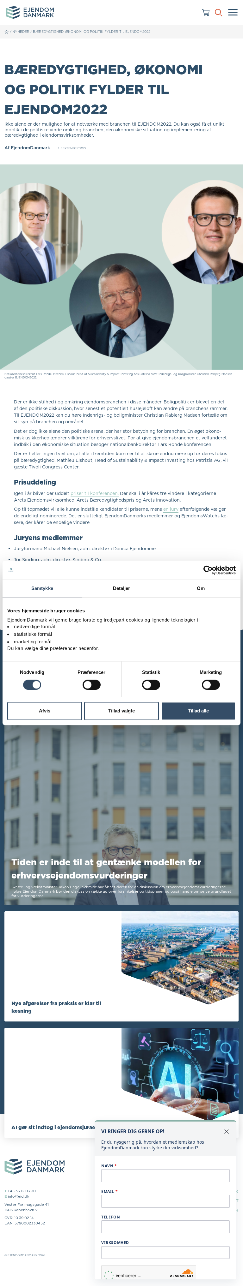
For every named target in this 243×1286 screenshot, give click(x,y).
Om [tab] (201, 588)
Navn (109, 1166)
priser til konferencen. (95, 493)
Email (109, 1191)
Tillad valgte (121, 711)
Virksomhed (115, 1242)
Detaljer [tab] (121, 588)
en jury (170, 509)
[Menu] (233, 12)
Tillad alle (198, 711)
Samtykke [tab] (42, 588)
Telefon (110, 1217)
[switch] (92, 685)
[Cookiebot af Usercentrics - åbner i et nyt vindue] (208, 570)
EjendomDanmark (30, 148)
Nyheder (20, 31)
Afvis (44, 711)
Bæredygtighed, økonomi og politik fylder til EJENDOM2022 (91, 31)
